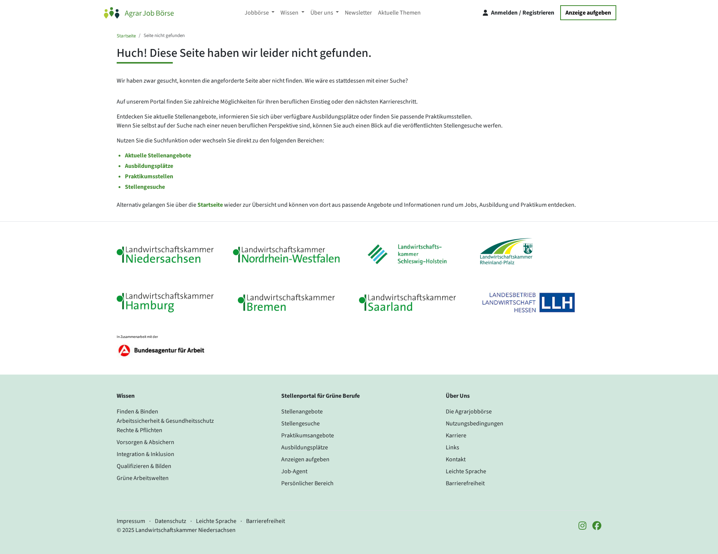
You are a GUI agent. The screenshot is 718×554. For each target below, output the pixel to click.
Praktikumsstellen (149, 176)
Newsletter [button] (358, 13)
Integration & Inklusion (145, 454)
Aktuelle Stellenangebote (158, 155)
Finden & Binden (137, 411)
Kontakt (456, 459)
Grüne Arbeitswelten (143, 478)
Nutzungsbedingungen (474, 423)
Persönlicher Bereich (307, 483)
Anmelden (504, 13)
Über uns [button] (322, 13)
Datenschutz (170, 521)
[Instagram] (582, 526)
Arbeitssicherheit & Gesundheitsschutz (165, 421)
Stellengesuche (145, 187)
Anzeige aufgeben (588, 13)
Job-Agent (294, 471)
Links (452, 447)
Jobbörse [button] (257, 13)
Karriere (456, 435)
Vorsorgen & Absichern (145, 442)
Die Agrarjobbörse (469, 411)
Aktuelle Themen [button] (399, 13)
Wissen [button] (290, 13)
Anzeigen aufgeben (305, 459)
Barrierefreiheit (465, 483)
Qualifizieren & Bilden (144, 466)
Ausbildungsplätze (149, 166)
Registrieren (538, 13)
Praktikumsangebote (307, 435)
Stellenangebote (302, 411)
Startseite (126, 36)
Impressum (131, 521)
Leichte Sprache (466, 471)
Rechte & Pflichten (139, 430)
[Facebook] (596, 526)
